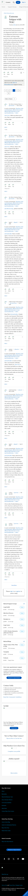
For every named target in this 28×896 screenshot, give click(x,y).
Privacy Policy (12, 885)
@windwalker (12, 105)
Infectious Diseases (8, 613)
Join (18, 2)
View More (14, 585)
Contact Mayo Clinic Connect (8, 811)
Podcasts (5, 658)
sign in (12, 591)
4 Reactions (7, 435)
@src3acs (7, 115)
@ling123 (16, 222)
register (18, 591)
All (24, 603)
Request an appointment (14, 677)
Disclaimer (4, 805)
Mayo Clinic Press (5, 827)
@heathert (17, 349)
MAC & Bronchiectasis (8, 13)
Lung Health (6, 607)
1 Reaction (5, 76)
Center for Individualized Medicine (9, 824)
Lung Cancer (6, 625)
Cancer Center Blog (6, 822)
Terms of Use (4, 885)
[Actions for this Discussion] (23, 73)
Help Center (4, 808)
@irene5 (20, 390)
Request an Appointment (14, 849)
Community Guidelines (6, 802)
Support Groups (12, 7)
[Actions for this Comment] (22, 123)
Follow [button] (22, 607)
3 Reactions (7, 340)
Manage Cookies (19, 885)
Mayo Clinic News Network (7, 841)
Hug (12, 74)
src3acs (16, 24)
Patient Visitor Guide (6, 830)
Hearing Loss (6, 619)
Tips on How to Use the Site (14, 738)
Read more (14, 728)
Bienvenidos (14, 773)
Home (3, 7)
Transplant (6, 652)
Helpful (8, 74)
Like (4, 74)
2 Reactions (7, 293)
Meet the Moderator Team (7, 796)
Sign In (23, 2)
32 (8, 93)
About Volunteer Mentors (7, 799)
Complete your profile (14, 751)
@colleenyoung (9, 208)
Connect (7, 2)
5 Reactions (7, 188)
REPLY (6, 127)
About (3, 791)
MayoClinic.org (5, 874)
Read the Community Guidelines (12, 697)
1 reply (6, 129)
